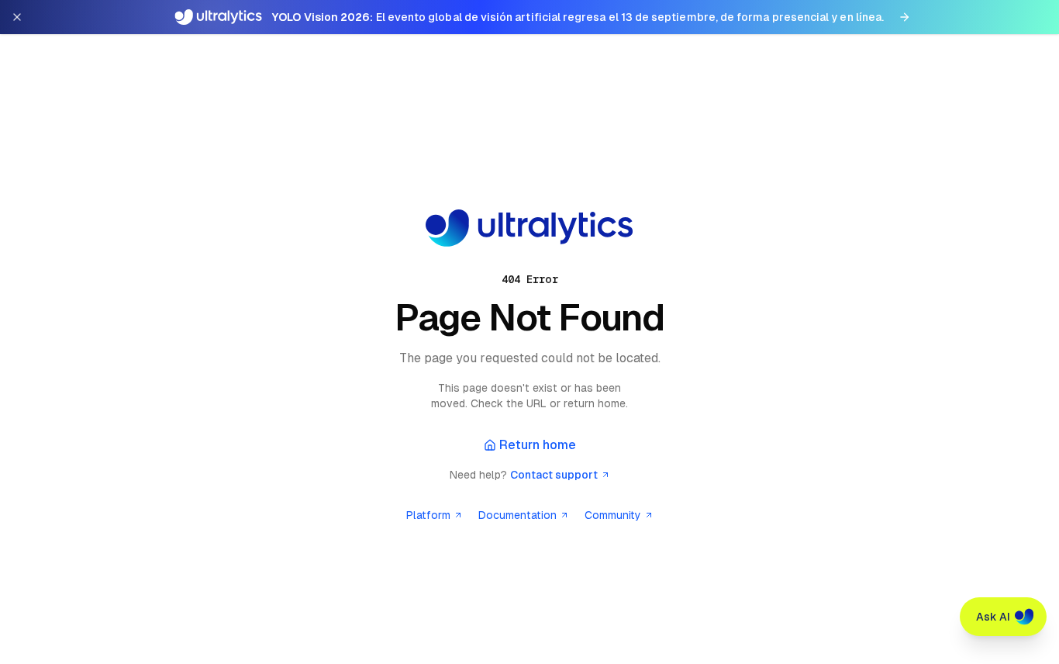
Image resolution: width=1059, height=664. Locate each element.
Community (613, 515)
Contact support (554, 475)
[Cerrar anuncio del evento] (17, 17)
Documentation (517, 515)
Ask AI (993, 616)
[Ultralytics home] (529, 228)
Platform (428, 515)
